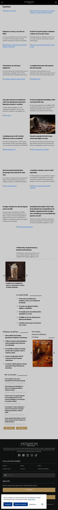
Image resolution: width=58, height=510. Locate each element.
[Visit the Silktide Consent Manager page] (42, 504)
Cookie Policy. (31, 499)
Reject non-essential (20, 504)
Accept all (8, 504)
